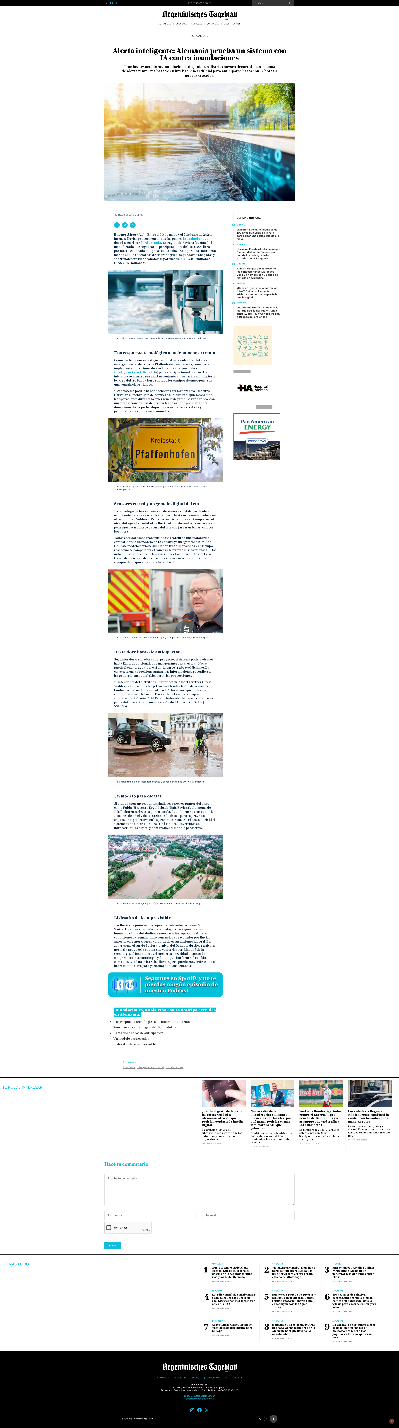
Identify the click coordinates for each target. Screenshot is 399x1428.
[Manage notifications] (391, 1421)
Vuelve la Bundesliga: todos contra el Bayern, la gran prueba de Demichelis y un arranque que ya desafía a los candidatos (320, 1118)
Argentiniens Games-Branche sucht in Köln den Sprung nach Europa (232, 1327)
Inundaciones (174, 1067)
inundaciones (194, 238)
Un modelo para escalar (131, 1038)
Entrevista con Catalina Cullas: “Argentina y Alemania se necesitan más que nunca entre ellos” (353, 1272)
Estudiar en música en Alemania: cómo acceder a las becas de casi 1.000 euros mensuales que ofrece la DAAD (234, 1299)
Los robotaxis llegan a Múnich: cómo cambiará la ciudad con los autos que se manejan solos (369, 1116)
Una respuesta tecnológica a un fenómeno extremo (151, 1022)
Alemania (153, 243)
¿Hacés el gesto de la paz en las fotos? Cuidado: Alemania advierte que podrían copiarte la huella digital (257, 292)
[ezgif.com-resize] (252, 389)
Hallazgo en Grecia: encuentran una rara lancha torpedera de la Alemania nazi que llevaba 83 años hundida (293, 1329)
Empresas (196, 24)
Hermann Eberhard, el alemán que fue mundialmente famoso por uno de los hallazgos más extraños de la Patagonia (258, 253)
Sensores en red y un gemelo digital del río (145, 1027)
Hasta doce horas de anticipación (138, 1033)
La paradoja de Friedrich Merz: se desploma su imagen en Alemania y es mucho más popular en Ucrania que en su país (353, 1331)
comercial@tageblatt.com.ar (199, 1398)
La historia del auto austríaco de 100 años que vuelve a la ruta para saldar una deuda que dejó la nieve (258, 234)
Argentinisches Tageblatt (141, 1419)
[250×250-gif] (252, 345)
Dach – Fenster (232, 24)
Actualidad (165, 24)
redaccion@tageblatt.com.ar (199, 1395)
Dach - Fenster (219, 1321)
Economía (181, 24)
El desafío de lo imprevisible (134, 1044)
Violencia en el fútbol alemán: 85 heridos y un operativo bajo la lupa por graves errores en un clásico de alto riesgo (293, 1272)
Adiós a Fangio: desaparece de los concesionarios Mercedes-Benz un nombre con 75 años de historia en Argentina (257, 273)
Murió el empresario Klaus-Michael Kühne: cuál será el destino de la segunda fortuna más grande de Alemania (232, 1272)
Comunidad (213, 24)
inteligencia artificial (133, 372)
